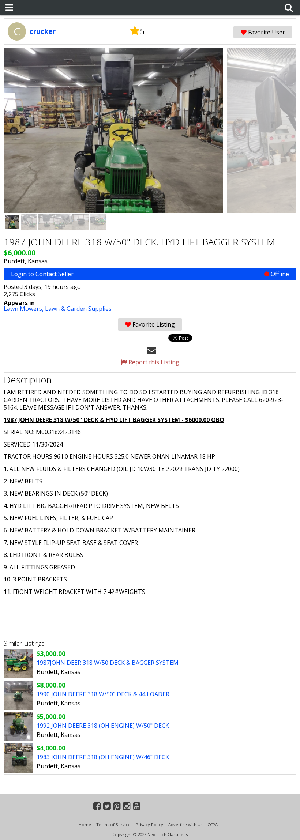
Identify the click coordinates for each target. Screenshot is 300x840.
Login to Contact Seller (150, 274)
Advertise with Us (185, 824)
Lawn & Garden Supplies (78, 309)
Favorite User (266, 32)
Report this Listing (153, 362)
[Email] (151, 349)
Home (85, 824)
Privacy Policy (149, 824)
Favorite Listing (153, 324)
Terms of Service (113, 824)
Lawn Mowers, (24, 309)
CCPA (212, 824)
